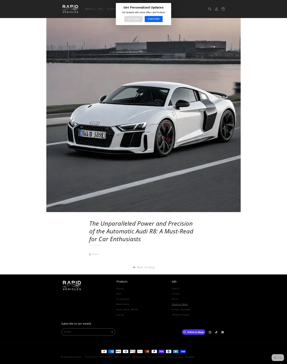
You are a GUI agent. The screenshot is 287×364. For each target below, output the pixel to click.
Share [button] (95, 254)
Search (175, 288)
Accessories (122, 299)
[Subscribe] (111, 331)
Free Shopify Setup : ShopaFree (181, 357)
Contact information (156, 357)
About (175, 299)
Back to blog (145, 267)
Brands (120, 288)
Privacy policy (91, 357)
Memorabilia (122, 304)
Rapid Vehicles (75, 357)
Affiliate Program (181, 314)
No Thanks (133, 19)
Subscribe (154, 19)
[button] (89, 9)
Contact (176, 293)
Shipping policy (138, 357)
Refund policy (106, 357)
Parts (119, 293)
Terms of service (122, 357)
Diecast (120, 314)
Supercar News (180, 304)
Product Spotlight (181, 309)
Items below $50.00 (127, 309)
